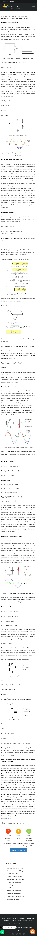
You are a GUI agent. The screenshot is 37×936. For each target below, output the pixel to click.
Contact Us (14, 920)
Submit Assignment (18, 850)
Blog (18, 923)
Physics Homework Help (14, 882)
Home (3, 918)
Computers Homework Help (15, 899)
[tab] (18, 823)
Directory (28, 923)
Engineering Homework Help (15, 896)
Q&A (22, 923)
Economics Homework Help (15, 871)
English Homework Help (14, 893)
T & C (20, 920)
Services (22, 918)
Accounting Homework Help (15, 868)
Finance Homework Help (14, 873)
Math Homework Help (13, 888)
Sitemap (6, 920)
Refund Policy (28, 920)
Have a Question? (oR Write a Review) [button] (13, 823)
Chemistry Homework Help (15, 885)
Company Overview (12, 918)
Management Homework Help (16, 879)
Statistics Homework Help (14, 876)
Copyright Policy (10, 923)
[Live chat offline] (32, 931)
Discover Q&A (31, 918)
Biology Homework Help (14, 890)
